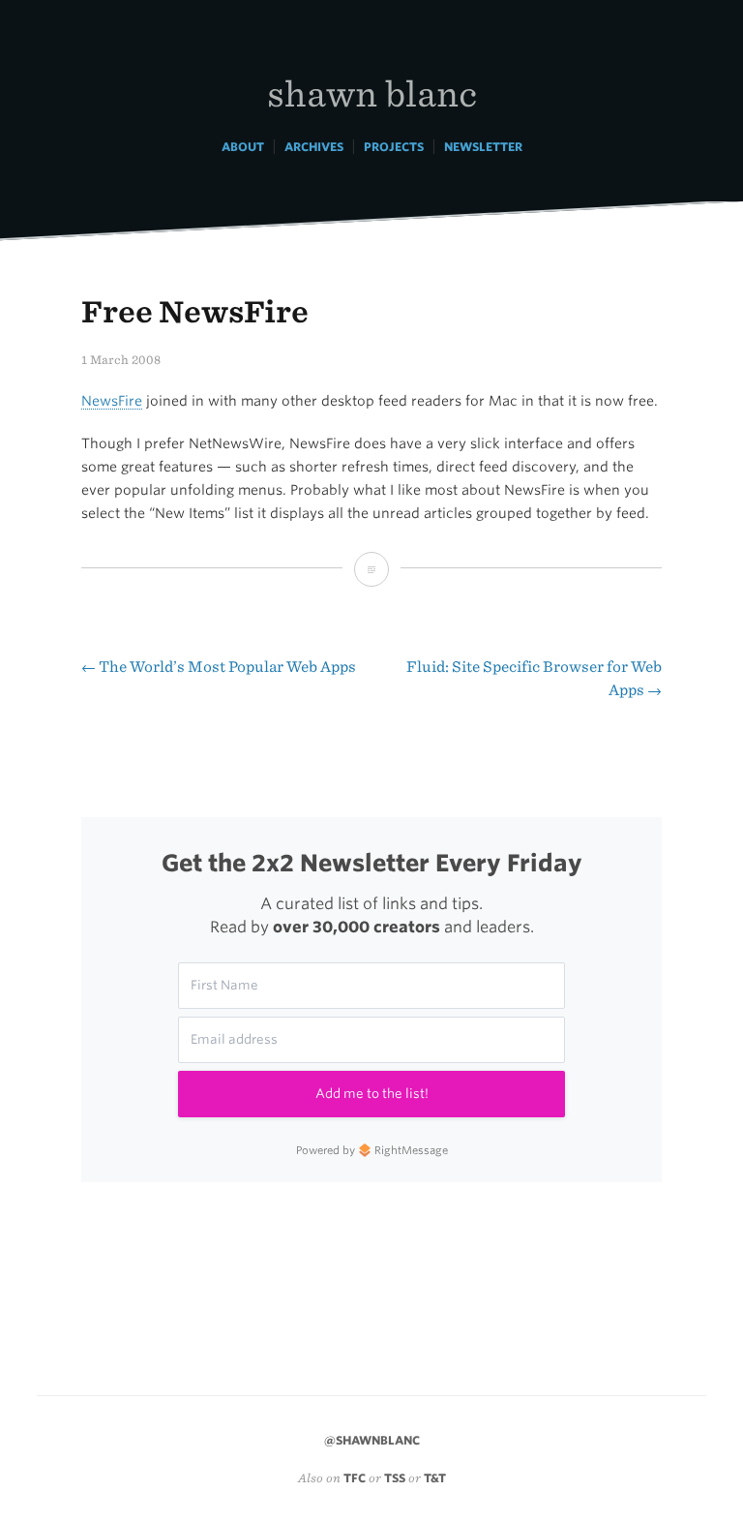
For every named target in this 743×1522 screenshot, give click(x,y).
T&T (435, 1478)
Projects (394, 146)
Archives (313, 146)
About (243, 146)
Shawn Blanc (372, 92)
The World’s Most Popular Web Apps (218, 666)
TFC (354, 1478)
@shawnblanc (372, 1440)
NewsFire (111, 401)
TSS (394, 1478)
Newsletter (483, 146)
